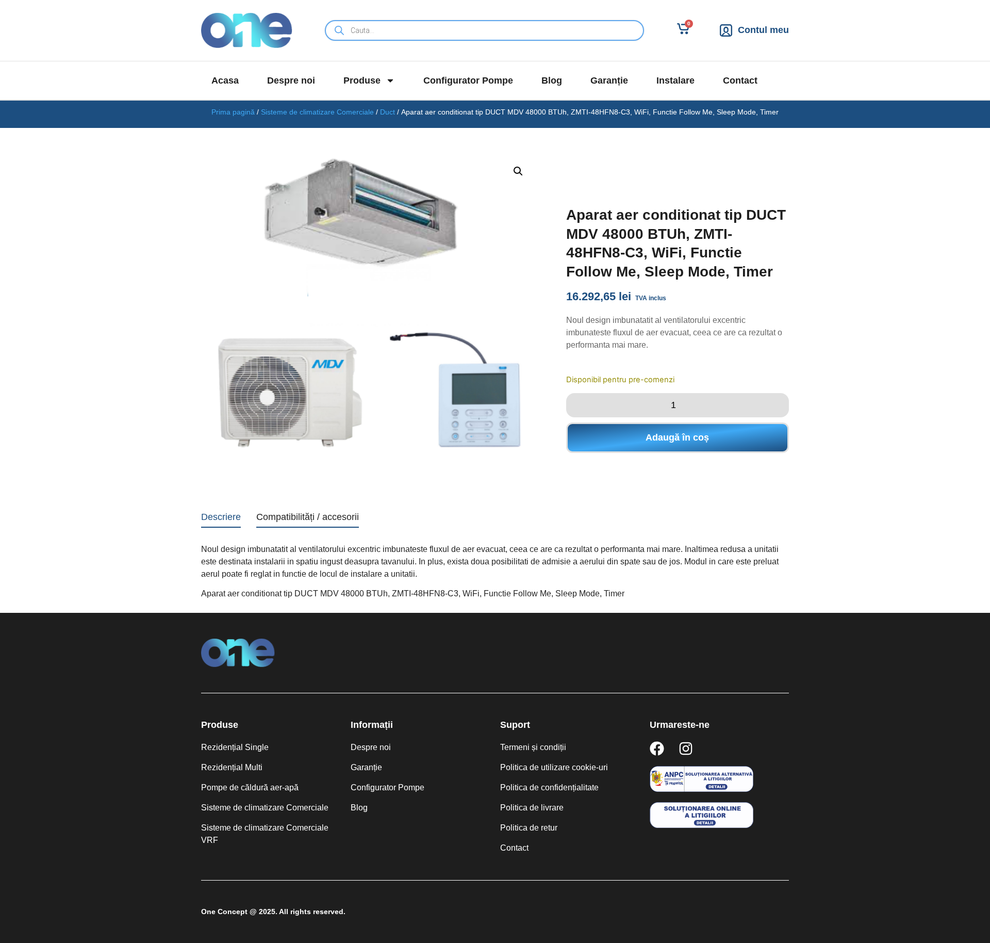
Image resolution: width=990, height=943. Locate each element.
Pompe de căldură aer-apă (250, 787)
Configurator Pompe (468, 80)
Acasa (225, 80)
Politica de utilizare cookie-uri (554, 767)
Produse (362, 80)
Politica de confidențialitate (549, 787)
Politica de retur (528, 827)
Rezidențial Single (235, 747)
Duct (387, 112)
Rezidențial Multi (231, 767)
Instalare (675, 80)
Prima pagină (233, 112)
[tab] (221, 519)
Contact (740, 80)
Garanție (609, 80)
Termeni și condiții (533, 747)
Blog (551, 80)
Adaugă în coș (677, 437)
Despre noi (291, 80)
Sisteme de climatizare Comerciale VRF (264, 833)
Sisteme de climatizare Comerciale (317, 112)
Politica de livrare (532, 807)
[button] (518, 171)
